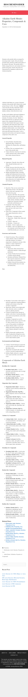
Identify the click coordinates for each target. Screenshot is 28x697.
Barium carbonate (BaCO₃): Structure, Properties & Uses (16, 541)
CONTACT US (14, 655)
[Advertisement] (14, 44)
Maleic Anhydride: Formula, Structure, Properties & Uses (16, 530)
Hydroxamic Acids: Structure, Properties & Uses (13, 524)
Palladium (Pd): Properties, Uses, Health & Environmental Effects (14, 527)
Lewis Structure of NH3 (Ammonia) (11, 584)
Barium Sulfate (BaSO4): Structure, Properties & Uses (15, 537)
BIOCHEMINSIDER (14, 4)
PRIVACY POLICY (22, 652)
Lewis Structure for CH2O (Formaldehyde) (13, 582)
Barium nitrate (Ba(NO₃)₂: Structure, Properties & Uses (15, 534)
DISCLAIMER (12, 652)
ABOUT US (4, 652)
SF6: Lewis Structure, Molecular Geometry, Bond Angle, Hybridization (13, 578)
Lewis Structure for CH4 (8, 586)
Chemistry (6, 548)
